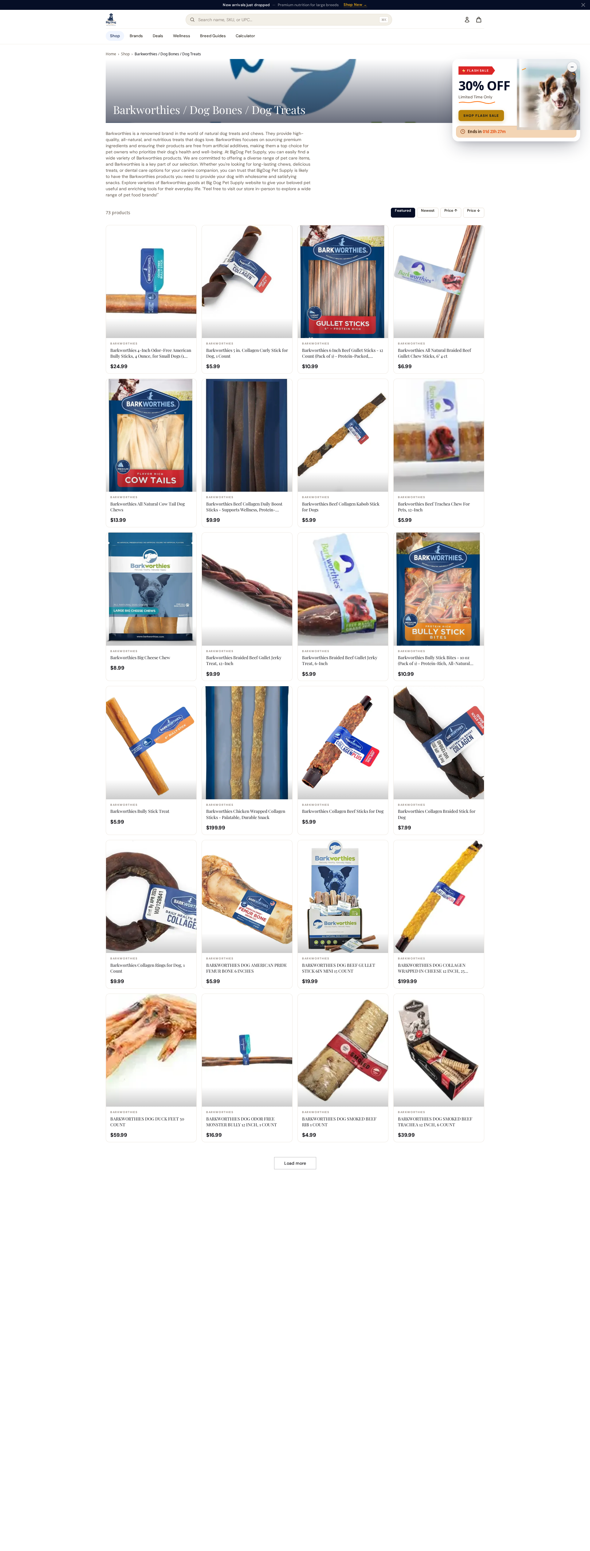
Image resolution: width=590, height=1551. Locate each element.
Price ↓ (473, 210)
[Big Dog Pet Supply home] (111, 20)
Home (111, 54)
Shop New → (355, 5)
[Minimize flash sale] (572, 67)
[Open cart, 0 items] (478, 19)
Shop (115, 35)
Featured (403, 210)
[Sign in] (467, 19)
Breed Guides (213, 35)
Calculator (245, 35)
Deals (158, 35)
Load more (295, 1163)
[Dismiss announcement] (583, 5)
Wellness (181, 35)
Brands (136, 35)
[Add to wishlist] (188, 233)
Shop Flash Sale (481, 115)
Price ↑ (450, 210)
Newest (428, 210)
